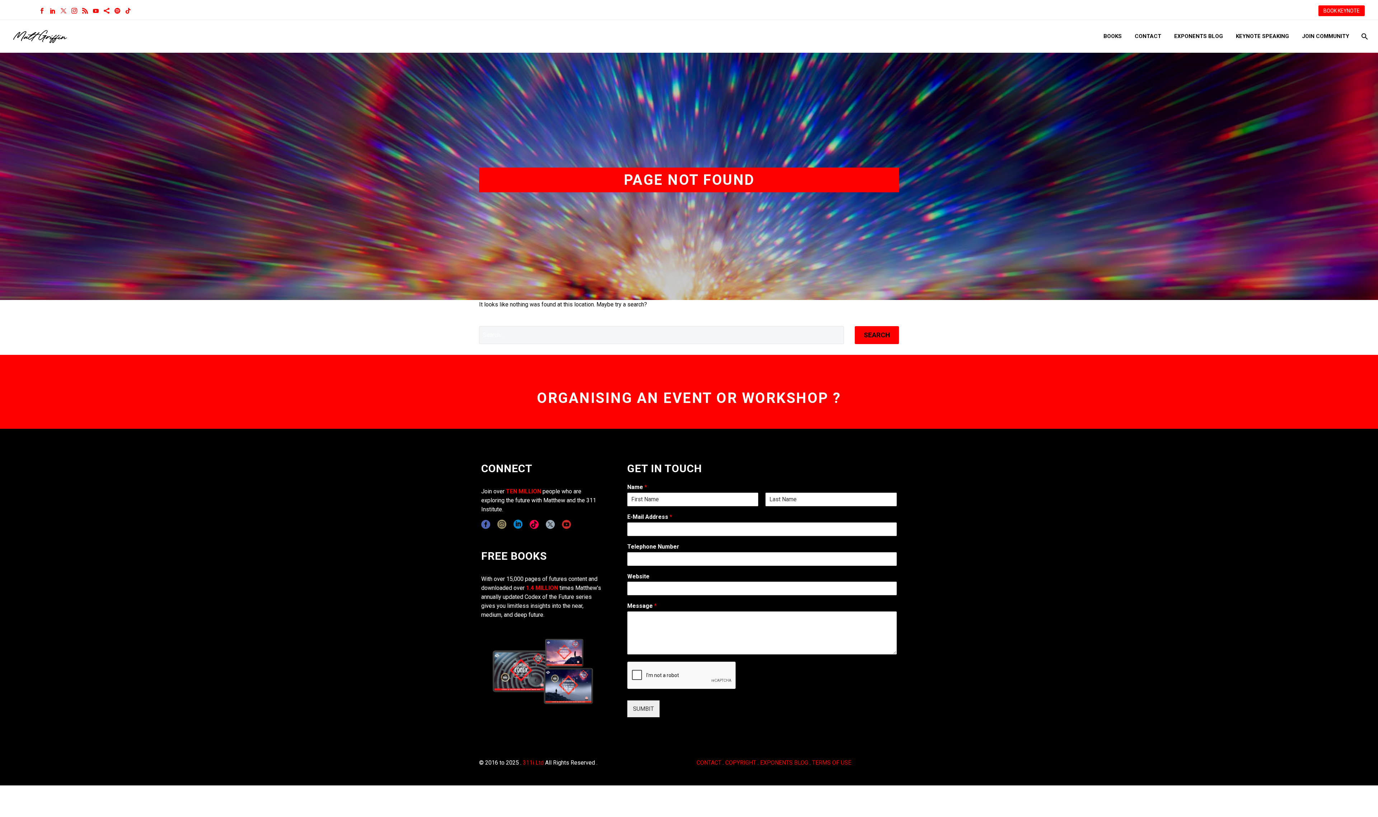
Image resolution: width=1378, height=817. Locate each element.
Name (637, 487)
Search (877, 335)
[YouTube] (95, 11)
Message (642, 605)
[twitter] (550, 524)
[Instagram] (74, 11)
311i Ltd (533, 762)
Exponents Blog (1198, 36)
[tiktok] (534, 524)
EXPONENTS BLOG (784, 762)
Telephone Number (653, 546)
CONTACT (709, 762)
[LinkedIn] (52, 11)
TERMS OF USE (831, 762)
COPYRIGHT (740, 762)
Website (638, 576)
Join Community (1325, 36)
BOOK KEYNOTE (1341, 11)
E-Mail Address (649, 516)
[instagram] (501, 524)
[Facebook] (42, 11)
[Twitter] (63, 11)
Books (1112, 36)
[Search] (1364, 36)
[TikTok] (128, 11)
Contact (1148, 36)
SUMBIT (643, 708)
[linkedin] (518, 524)
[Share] (106, 11)
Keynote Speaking (1262, 36)
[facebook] (485, 524)
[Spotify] (117, 11)
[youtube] (566, 524)
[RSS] (85, 11)
